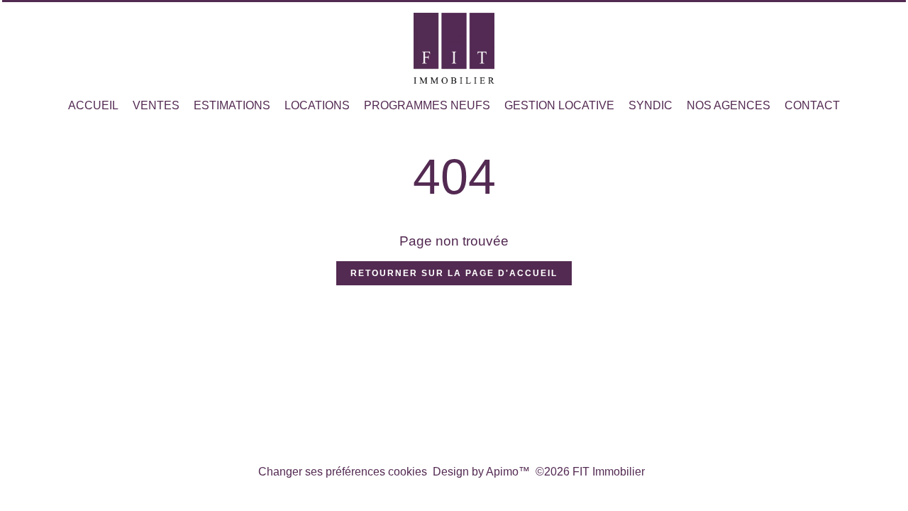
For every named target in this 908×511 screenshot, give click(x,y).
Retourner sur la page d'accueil (454, 273)
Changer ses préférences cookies (342, 472)
